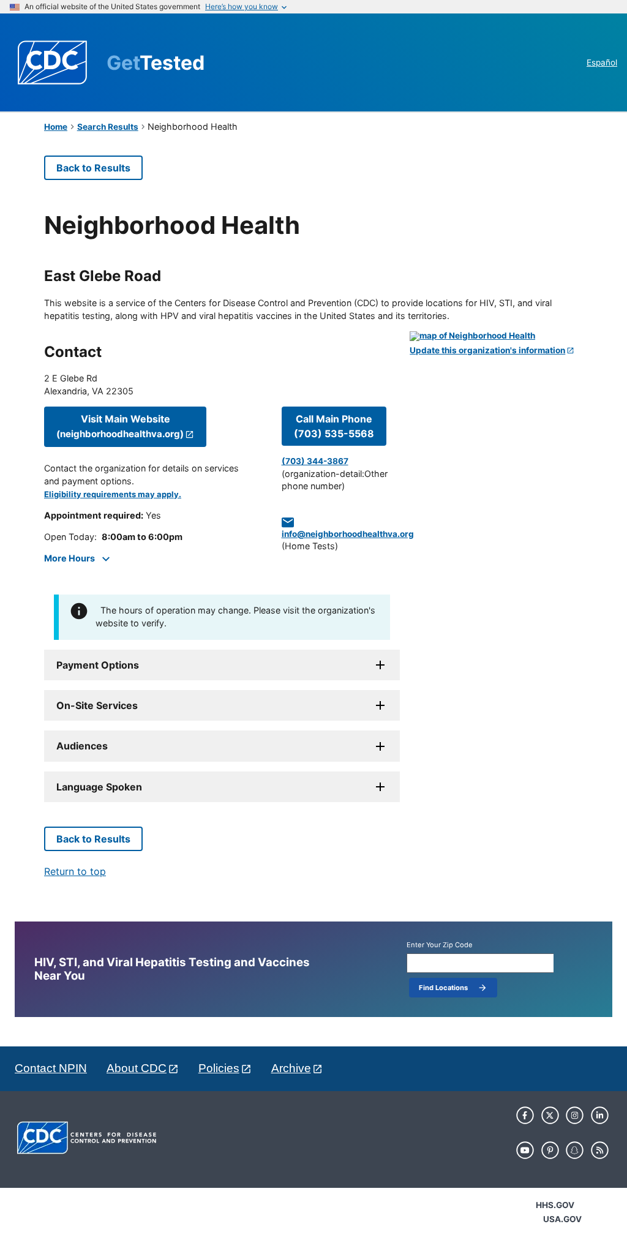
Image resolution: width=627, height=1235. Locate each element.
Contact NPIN (51, 1068)
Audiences (82, 746)
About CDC (137, 1068)
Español (602, 62)
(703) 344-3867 (315, 461)
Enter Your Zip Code (440, 945)
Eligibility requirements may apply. (112, 494)
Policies (218, 1068)
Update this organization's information (487, 350)
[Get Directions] (496, 336)
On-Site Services (97, 705)
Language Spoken (99, 787)
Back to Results (93, 168)
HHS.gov (555, 1205)
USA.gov (562, 1219)
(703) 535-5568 (334, 426)
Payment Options (97, 665)
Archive (291, 1068)
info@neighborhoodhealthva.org (348, 534)
